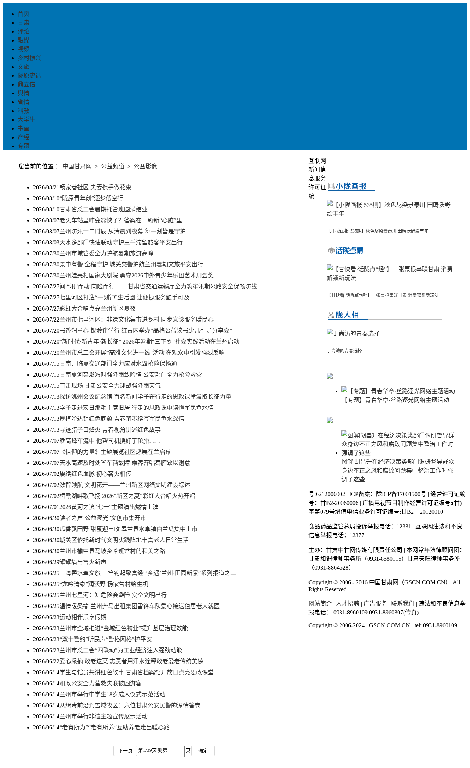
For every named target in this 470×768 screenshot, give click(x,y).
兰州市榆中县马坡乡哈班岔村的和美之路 (112, 551)
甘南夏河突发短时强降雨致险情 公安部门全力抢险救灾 (130, 375)
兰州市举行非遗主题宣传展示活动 (103, 716)
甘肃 (23, 22)
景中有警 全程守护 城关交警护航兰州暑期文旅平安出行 (131, 264)
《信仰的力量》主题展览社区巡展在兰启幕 (115, 452)
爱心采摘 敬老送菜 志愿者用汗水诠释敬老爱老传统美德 (131, 661)
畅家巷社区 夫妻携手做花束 (95, 187)
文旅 (23, 67)
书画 (23, 128)
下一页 (125, 750)
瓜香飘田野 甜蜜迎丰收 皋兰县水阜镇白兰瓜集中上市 (128, 529)
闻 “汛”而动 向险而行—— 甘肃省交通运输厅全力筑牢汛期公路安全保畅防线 (158, 286)
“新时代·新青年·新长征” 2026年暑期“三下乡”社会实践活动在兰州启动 (149, 341)
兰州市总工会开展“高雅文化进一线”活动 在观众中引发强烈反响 (142, 352)
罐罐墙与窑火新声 (82, 562)
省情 (23, 102)
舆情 (23, 93)
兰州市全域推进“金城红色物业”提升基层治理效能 (123, 628)
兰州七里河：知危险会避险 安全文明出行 (113, 595)
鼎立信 (26, 84)
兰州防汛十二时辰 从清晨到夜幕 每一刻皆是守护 (122, 231)
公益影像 (145, 166)
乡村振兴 (29, 58)
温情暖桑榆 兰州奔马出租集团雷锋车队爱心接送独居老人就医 (139, 606)
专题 (23, 146)
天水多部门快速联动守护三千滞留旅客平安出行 (121, 242)
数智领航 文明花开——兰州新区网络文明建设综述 (124, 485)
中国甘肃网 (77, 166)
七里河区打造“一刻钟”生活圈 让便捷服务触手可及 (124, 297)
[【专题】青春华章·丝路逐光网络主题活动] (398, 391)
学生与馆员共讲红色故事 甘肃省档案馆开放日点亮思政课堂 (136, 672)
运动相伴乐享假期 (82, 617)
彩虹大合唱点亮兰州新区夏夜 (97, 308)
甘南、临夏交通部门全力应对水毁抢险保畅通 (118, 363)
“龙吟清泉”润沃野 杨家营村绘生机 (103, 584)
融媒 (23, 40)
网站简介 (320, 603)
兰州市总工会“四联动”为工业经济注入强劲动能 (120, 650)
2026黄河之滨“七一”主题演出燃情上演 (109, 507)
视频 (23, 49)
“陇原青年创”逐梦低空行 (91, 198)
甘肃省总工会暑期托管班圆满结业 (103, 209)
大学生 (26, 119)
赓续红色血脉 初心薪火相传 (95, 474)
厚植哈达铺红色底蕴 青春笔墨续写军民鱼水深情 (121, 419)
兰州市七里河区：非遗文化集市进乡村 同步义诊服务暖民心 (136, 319)
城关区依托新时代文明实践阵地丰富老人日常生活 (124, 540)
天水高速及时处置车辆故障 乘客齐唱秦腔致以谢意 (124, 463)
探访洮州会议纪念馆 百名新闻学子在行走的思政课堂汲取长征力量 (145, 397)
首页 (23, 14)
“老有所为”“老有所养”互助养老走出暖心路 (114, 727)
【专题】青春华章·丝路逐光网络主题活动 (395, 400)
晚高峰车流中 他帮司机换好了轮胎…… (110, 441)
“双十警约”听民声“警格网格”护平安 (105, 639)
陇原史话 (29, 75)
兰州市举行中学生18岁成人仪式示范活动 (112, 694)
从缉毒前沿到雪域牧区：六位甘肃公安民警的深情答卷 (129, 705)
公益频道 (112, 166)
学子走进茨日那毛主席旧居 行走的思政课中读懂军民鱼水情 (136, 408)
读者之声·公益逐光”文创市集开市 (102, 518)
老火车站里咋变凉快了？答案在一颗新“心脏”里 (120, 220)
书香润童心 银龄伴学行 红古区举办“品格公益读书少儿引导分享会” (145, 330)
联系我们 (403, 603)
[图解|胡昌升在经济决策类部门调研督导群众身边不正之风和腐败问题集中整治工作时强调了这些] (398, 453)
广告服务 (375, 603)
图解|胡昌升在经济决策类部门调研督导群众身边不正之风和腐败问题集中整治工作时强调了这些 (397, 470)
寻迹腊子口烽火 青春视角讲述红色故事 (110, 430)
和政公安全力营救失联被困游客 (100, 683)
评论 (23, 31)
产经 (23, 137)
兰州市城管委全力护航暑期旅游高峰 (106, 253)
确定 (203, 750)
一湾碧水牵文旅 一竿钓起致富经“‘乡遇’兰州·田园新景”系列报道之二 (147, 573)
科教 (23, 111)
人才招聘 (347, 603)
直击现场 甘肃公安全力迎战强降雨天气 (110, 386)
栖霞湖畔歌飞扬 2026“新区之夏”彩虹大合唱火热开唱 (127, 496)
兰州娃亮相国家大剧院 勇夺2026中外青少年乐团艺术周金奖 (136, 275)
